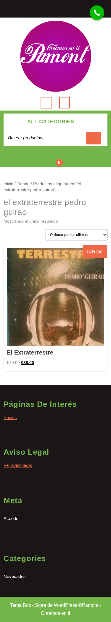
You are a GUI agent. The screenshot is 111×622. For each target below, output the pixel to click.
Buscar (93, 138)
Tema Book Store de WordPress (43, 605)
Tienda (23, 184)
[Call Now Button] (97, 12)
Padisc (10, 417)
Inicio (8, 184)
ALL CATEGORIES (50, 122)
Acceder (12, 518)
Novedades (15, 576)
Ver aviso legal (18, 465)
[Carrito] (55, 159)
